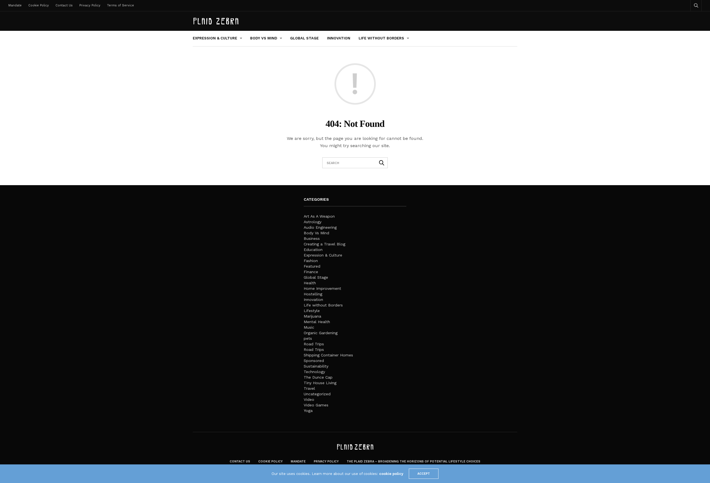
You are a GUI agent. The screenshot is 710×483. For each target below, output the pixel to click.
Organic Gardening (321, 333)
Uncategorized (317, 394)
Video (309, 399)
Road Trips (314, 344)
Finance (311, 272)
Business (312, 238)
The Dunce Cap (318, 377)
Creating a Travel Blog (324, 244)
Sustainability (316, 366)
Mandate (15, 5)
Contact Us (64, 5)
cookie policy (391, 474)
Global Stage (304, 38)
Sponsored (314, 361)
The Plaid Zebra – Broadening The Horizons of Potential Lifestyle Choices (413, 461)
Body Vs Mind (263, 38)
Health (310, 283)
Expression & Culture (215, 38)
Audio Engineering (320, 227)
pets (308, 338)
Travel (309, 388)
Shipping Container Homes (328, 355)
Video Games (316, 405)
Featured (312, 266)
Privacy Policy (89, 5)
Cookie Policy (38, 5)
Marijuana (312, 316)
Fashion (311, 261)
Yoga (308, 410)
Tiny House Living (320, 383)
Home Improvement (322, 288)
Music (309, 327)
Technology (314, 372)
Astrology (312, 222)
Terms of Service (120, 5)
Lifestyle (312, 311)
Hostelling (313, 294)
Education (313, 249)
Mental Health (317, 322)
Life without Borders (381, 38)
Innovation (338, 38)
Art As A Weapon (319, 216)
